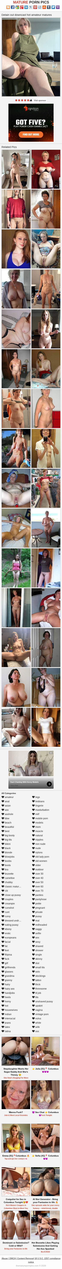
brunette (9, 873)
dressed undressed (14, 920)
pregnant (40, 908)
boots (7, 865)
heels (7, 997)
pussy (38, 916)
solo (37, 971)
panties (39, 895)
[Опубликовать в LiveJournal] (31, 7)
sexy (37, 942)
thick (37, 984)
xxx (37, 1031)
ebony (7, 929)
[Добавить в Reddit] (40, 7)
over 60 (39, 886)
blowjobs (9, 856)
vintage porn (42, 1014)
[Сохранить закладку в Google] (17, 7)
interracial (9, 1018)
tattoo (38, 980)
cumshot (9, 908)
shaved (39, 946)
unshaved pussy (44, 1001)
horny (7, 1001)
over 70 (39, 890)
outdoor (39, 869)
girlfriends (9, 967)
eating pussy (11, 925)
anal (6, 801)
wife (37, 1027)
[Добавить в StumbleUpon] (44, 7)
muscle (39, 831)
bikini (7, 844)
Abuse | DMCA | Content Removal (18, 1258)
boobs (7, 861)
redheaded (41, 925)
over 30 (39, 873)
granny (8, 980)
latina (7, 1031)
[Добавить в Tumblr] (49, 7)
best (6, 831)
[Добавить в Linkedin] (26, 7)
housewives (11, 1010)
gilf (6, 963)
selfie (38, 933)
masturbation (42, 810)
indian (7, 1014)
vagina (39, 1010)
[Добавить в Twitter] (53, 7)
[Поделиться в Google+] (21, 7)
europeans (10, 937)
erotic (7, 933)
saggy (38, 929)
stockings (40, 976)
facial (7, 942)
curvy (7, 916)
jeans (7, 1022)
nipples (39, 839)
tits (36, 997)
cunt (6, 912)
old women (41, 861)
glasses (8, 971)
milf (37, 814)
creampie (9, 903)
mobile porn (41, 818)
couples (8, 899)
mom (38, 827)
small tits (40, 967)
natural (39, 835)
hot (6, 1005)
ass (6, 810)
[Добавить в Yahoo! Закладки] (58, 7)
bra (6, 869)
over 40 (39, 878)
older (38, 865)
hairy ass (9, 988)
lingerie (39, 805)
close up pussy (12, 895)
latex (7, 1027)
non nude (40, 844)
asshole (8, 814)
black (7, 848)
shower (39, 950)
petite (38, 903)
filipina (8, 954)
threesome (41, 988)
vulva (38, 1018)
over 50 (39, 882)
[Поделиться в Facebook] (12, 7)
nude (38, 848)
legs (37, 797)
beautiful (9, 827)
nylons (38, 852)
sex (37, 937)
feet (6, 950)
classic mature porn (15, 886)
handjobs (9, 993)
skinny (38, 959)
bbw (6, 818)
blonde (8, 852)
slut (37, 963)
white (38, 1022)
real (37, 920)
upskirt (38, 1005)
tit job (38, 993)
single (38, 954)
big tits (8, 839)
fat (5, 946)
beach (7, 822)
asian (7, 805)
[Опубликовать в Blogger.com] (8, 7)
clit (6, 890)
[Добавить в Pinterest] (35, 7)
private (39, 912)
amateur (9, 797)
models (39, 822)
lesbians (39, 801)
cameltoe (9, 878)
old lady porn (42, 856)
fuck (6, 959)
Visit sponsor (40, 100)
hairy (7, 984)
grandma (9, 976)
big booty (9, 835)
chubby (8, 882)
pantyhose (40, 899)
